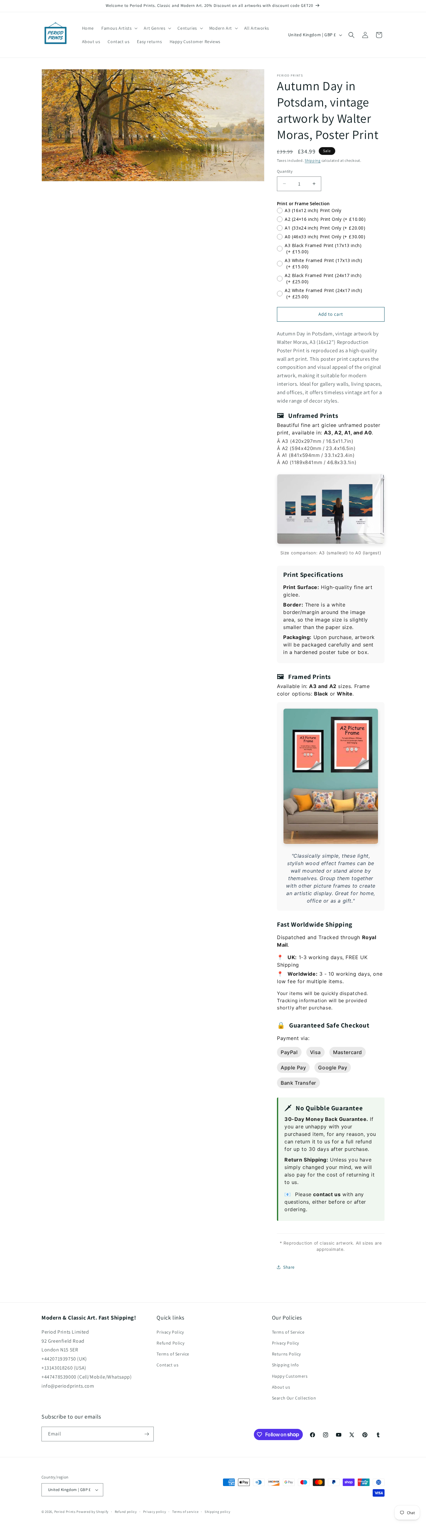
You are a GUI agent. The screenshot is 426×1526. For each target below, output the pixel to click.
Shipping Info (285, 1365)
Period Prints (65, 1511)
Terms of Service (173, 1354)
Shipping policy (217, 1511)
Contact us (167, 1365)
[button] (119, 28)
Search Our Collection (294, 1398)
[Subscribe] (146, 1434)
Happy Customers (290, 1376)
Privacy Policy (170, 1332)
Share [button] (289, 1267)
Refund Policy (170, 1343)
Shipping (313, 160)
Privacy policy (154, 1511)
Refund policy (126, 1511)
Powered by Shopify (92, 1511)
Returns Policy (286, 1354)
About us (281, 1387)
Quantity (285, 171)
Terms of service (185, 1511)
